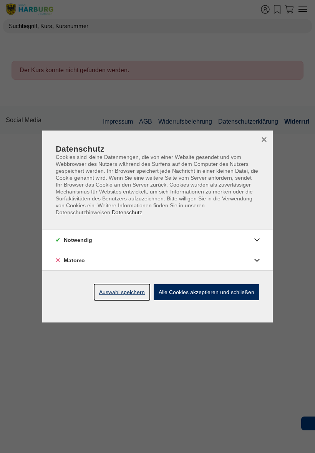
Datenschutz (127, 212)
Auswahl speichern (122, 292)
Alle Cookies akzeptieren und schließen (206, 292)
